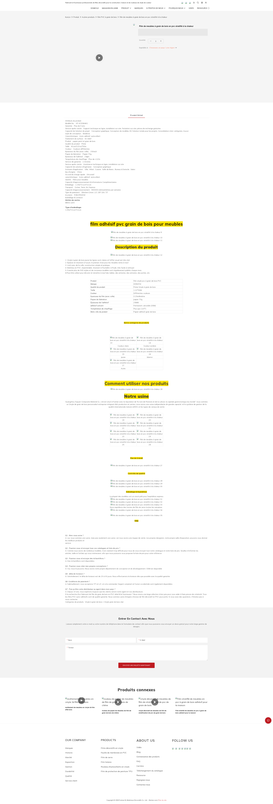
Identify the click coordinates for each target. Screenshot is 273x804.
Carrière (140, 766)
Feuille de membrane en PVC (113, 752)
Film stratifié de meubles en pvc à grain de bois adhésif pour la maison (190, 712)
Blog (138, 752)
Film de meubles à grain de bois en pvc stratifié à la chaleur (143, 17)
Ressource (140, 775)
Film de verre (107, 757)
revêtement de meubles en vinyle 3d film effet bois (80, 709)
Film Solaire (106, 762)
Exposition (69, 762)
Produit (76, 17)
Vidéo (139, 747)
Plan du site (162, 800)
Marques (69, 748)
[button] (208, 8)
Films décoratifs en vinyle (112, 748)
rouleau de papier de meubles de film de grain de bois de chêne (116, 712)
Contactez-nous (143, 784)
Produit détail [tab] (136, 115)
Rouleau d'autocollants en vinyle (115, 767)
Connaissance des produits (148, 756)
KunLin (68, 17)
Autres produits (88, 17)
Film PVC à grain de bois (107, 17)
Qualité (68, 776)
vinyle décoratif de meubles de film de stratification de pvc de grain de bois (152, 712)
